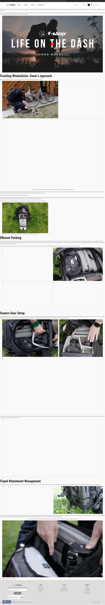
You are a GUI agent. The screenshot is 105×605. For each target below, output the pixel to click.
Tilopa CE (33, 4)
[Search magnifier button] (84, 5)
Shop (19, 4)
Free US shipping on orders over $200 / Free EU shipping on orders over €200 (52, 0)
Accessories (40, 589)
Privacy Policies (22, 602)
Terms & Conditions (29, 602)
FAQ (87, 586)
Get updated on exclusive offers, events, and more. (17, 587)
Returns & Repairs (87, 592)
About (64, 586)
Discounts (87, 593)
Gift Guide (41, 590)
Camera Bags (40, 586)
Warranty (87, 590)
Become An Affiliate (64, 589)
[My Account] (89, 5)
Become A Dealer (64, 590)
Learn (25, 4)
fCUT (41, 592)
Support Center (87, 589)
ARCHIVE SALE (41, 4)
